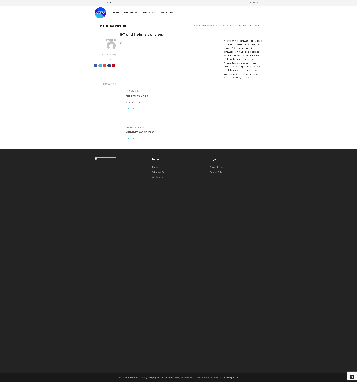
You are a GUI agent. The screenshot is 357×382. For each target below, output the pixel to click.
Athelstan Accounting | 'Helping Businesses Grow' (150, 377)
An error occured (137, 95)
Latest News (148, 12)
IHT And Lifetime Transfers (224, 26)
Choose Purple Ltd (229, 377)
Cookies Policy (217, 172)
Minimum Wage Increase (140, 132)
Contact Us (166, 12)
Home (116, 12)
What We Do (130, 12)
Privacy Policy (216, 167)
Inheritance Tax (205, 26)
